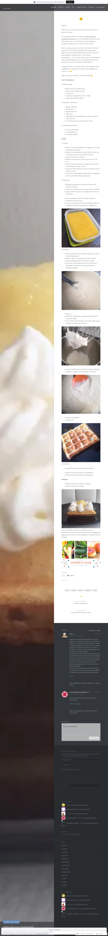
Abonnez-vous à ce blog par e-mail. (70, 751)
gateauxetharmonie (71, 809)
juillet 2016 (64, 875)
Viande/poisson (82, 7)
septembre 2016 (66, 872)
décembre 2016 (66, 862)
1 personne (77, 703)
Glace (17, 921)
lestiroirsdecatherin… (72, 818)
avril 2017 (64, 849)
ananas (67, 590)
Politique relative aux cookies (42, 933)
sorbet (95, 590)
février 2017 (65, 855)
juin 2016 (64, 878)
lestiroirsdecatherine (78, 692)
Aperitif (60, 7)
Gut (71, 633)
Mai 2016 (64, 882)
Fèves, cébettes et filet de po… (89, 818)
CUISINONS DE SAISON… (73, 823)
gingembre (88, 590)
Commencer (70, 2)
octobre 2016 (65, 868)
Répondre (98, 633)
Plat (73, 7)
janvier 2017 (65, 858)
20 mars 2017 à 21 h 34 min (76, 694)
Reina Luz (69, 805)
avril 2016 (64, 885)
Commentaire (94, 738)
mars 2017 (64, 852)
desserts (92, 7)
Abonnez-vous (67, 764)
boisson (53, 7)
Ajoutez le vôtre (94, 630)
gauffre (80, 590)
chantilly (74, 590)
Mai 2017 (64, 845)
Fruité (13, 921)
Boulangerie (101, 7)
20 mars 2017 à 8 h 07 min (76, 635)
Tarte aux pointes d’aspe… (81, 805)
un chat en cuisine (6, 8)
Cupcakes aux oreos (85, 809)
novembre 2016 (66, 865)
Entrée (67, 7)
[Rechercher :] (81, 785)
